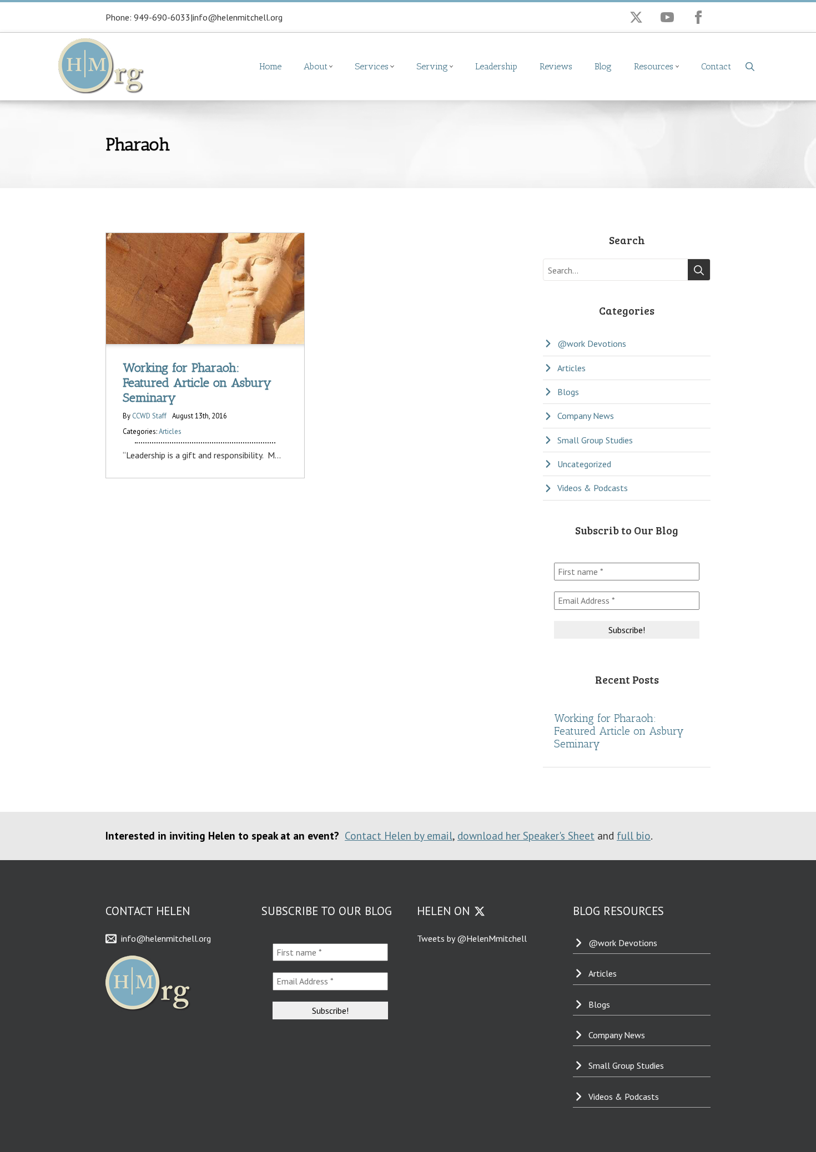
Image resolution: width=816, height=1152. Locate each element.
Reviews (556, 66)
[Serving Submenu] (456, 66)
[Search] (699, 270)
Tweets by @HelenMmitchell (472, 938)
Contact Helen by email (398, 835)
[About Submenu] (336, 66)
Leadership (496, 66)
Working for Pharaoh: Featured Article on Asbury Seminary (619, 731)
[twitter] (636, 17)
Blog (603, 66)
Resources (653, 66)
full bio (634, 835)
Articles (170, 431)
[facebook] (698, 17)
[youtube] (667, 17)
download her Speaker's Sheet (526, 835)
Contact (716, 66)
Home (270, 66)
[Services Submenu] (397, 66)
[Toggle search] (750, 66)
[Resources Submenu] (681, 66)
